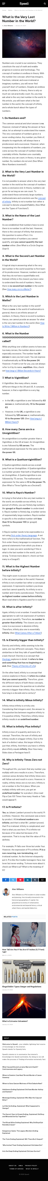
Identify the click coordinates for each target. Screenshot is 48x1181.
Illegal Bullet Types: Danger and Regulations (21, 987)
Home (4, 10)
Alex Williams (8, 25)
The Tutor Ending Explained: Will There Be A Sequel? (22, 1139)
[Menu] (3, 3)
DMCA (21, 1165)
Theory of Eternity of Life (23, 666)
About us (12, 1165)
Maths (10, 10)
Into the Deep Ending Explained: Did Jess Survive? (21, 1151)
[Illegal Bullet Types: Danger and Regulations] (24, 971)
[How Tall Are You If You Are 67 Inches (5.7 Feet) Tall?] (24, 934)
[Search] (44, 3)
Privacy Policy (31, 1165)
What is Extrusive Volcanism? (15, 1021)
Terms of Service (16, 1169)
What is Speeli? (32, 1169)
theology (6, 659)
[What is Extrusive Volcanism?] (24, 1006)
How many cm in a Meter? (19, 289)
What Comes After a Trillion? (28, 633)
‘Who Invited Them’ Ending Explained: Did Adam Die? (22, 1145)
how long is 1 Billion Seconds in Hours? (23, 371)
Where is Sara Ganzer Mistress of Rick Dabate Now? (22, 1083)
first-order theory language (24, 535)
